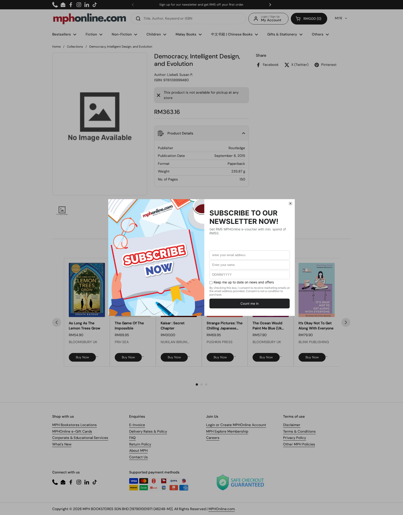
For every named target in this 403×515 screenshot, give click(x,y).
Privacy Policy (294, 437)
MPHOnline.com (221, 509)
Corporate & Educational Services (80, 437)
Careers (212, 437)
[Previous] (56, 322)
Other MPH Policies (299, 444)
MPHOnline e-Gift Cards (72, 431)
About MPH (138, 450)
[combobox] (188, 18)
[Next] (345, 322)
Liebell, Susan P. (180, 74)
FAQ (132, 437)
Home (56, 47)
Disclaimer (291, 425)
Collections (75, 47)
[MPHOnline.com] (89, 19)
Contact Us (138, 457)
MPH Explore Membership (227, 431)
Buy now (82, 357)
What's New (61, 444)
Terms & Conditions (299, 431)
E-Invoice (137, 425)
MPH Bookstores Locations (74, 425)
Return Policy (140, 444)
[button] (309, 19)
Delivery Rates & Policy (148, 431)
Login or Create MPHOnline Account (236, 425)
